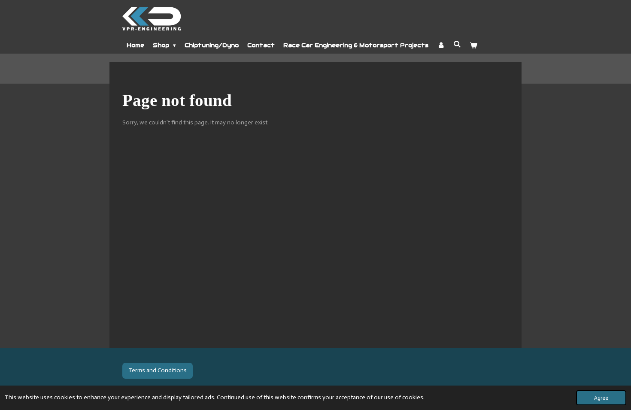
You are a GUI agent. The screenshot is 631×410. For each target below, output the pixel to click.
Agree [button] (601, 398)
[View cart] (474, 45)
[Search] (457, 44)
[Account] (441, 45)
